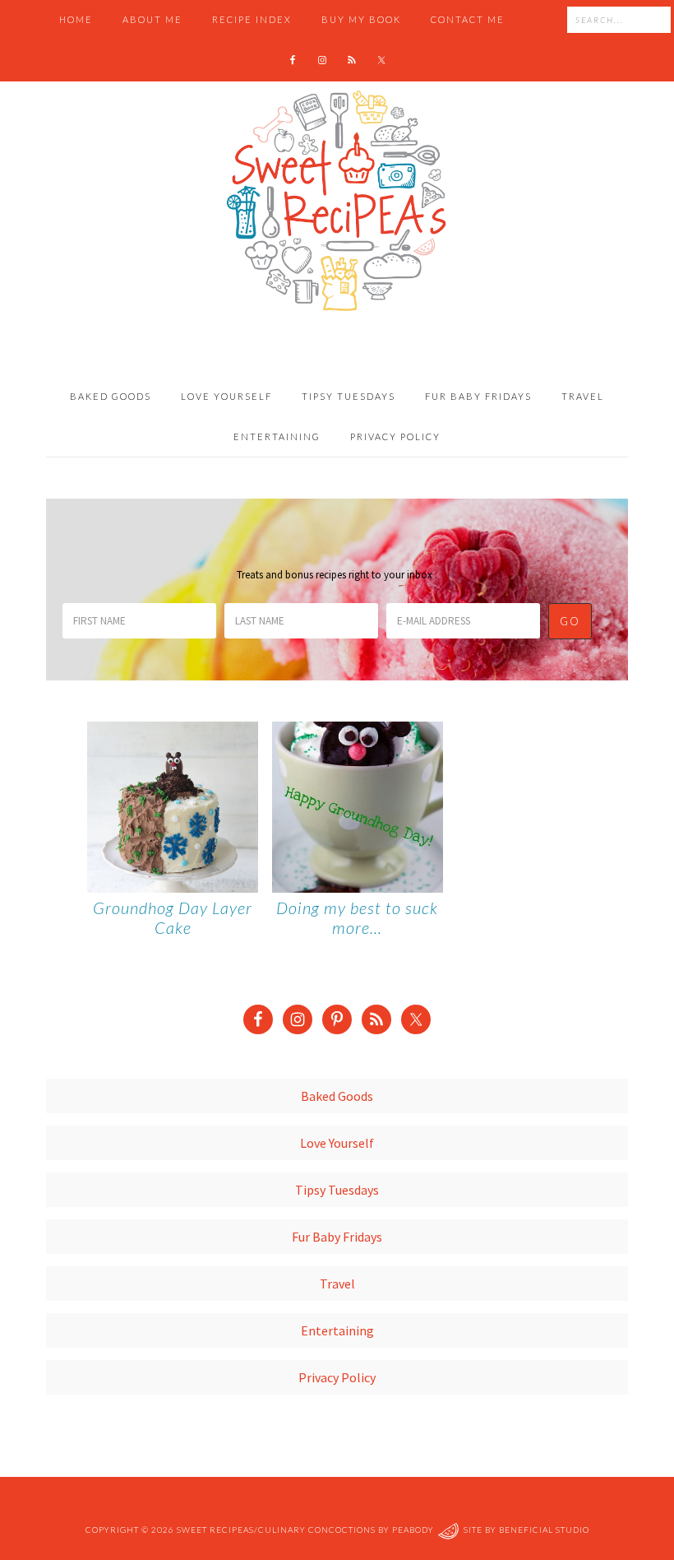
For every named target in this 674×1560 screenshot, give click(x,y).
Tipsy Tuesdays (337, 1190)
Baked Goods (337, 1096)
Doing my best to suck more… (357, 917)
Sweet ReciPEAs (337, 202)
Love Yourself (337, 1143)
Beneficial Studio (544, 1530)
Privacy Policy (337, 1377)
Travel (337, 1283)
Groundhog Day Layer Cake (172, 917)
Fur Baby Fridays (337, 1236)
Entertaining (337, 1330)
